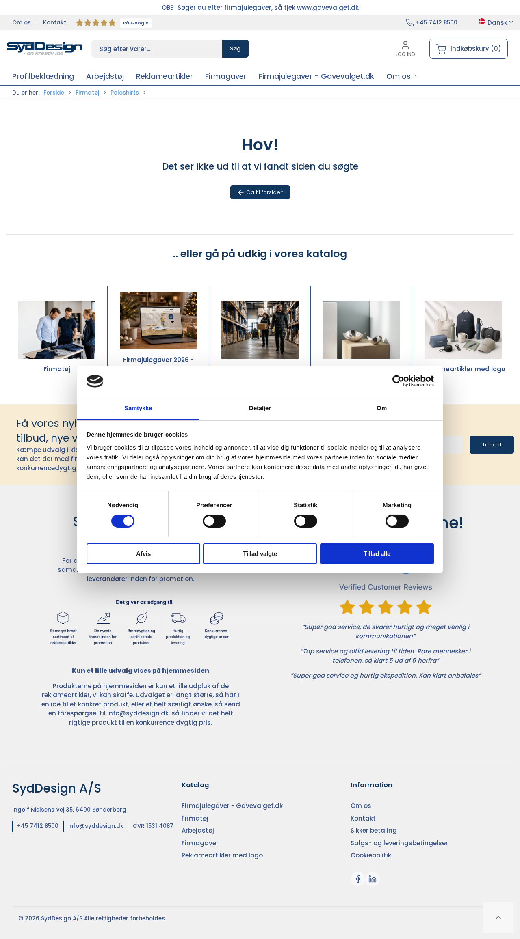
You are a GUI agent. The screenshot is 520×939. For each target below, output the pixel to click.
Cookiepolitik (371, 855)
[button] (402, 76)
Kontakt (54, 22)
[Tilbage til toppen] (498, 917)
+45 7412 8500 (436, 22)
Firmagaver (361, 369)
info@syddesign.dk (138, 713)
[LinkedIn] (372, 879)
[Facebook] (358, 879)
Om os (21, 22)
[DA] (44, 48)
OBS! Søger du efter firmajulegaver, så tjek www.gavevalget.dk (260, 7)
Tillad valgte (260, 553)
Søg (235, 48)
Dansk (497, 22)
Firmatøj (87, 93)
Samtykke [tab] (138, 408)
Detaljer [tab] (260, 408)
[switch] (214, 521)
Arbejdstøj (260, 369)
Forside (53, 93)
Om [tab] (382, 408)
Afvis (143, 553)
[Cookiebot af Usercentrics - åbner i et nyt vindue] (398, 381)
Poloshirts (124, 93)
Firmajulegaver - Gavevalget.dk (232, 805)
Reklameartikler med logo (463, 369)
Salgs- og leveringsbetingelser (399, 843)
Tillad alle (377, 553)
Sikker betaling (374, 830)
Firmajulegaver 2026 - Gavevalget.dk (158, 364)
